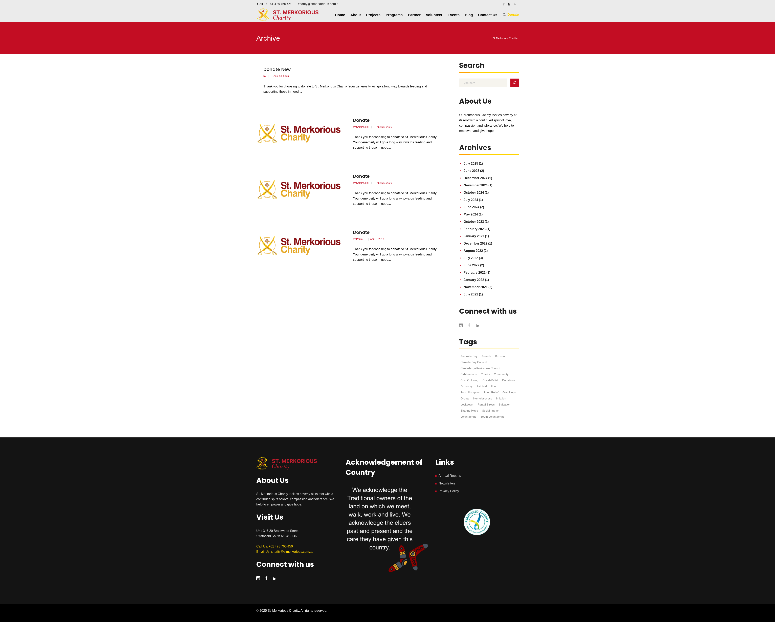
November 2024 (476, 185)
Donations (508, 380)
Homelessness (482, 398)
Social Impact (490, 410)
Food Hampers (470, 392)
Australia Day (469, 356)
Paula (359, 239)
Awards (486, 356)
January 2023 (474, 236)
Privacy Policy (449, 491)
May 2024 (471, 214)
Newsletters (447, 483)
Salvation (504, 404)
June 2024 (471, 207)
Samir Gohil (363, 127)
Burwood (500, 356)
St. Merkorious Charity (505, 38)
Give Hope (509, 392)
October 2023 (474, 221)
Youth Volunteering (493, 416)
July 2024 (471, 200)
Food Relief (491, 392)
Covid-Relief (490, 380)
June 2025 (471, 170)
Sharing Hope (469, 410)
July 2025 (471, 163)
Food (494, 386)
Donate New (277, 69)
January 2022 (474, 280)
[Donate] (301, 134)
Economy (466, 386)
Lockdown (467, 404)
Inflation (501, 398)
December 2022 (475, 243)
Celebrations (469, 374)
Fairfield (482, 386)
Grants (465, 398)
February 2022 (475, 272)
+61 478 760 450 (280, 4)
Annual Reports (450, 475)
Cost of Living (470, 380)
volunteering (469, 416)
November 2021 (476, 287)
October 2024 (474, 192)
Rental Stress (486, 404)
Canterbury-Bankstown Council (480, 368)
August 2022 (473, 250)
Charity (485, 374)
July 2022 (471, 258)
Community (501, 374)
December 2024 (475, 178)
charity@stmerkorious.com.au (319, 4)
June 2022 (471, 265)
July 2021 (471, 294)
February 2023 (475, 229)
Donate (361, 120)
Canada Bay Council (474, 362)
